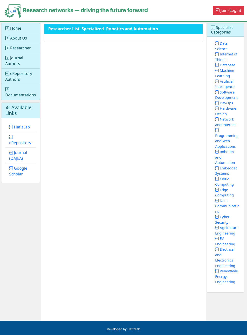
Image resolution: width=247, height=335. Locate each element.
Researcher (20, 48)
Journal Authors (14, 60)
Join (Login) (230, 10)
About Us (18, 38)
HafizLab (21, 127)
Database (227, 64)
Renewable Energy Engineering (226, 276)
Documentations (20, 95)
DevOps (226, 102)
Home (15, 28)
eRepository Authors (18, 76)
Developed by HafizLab (123, 329)
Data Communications (227, 206)
